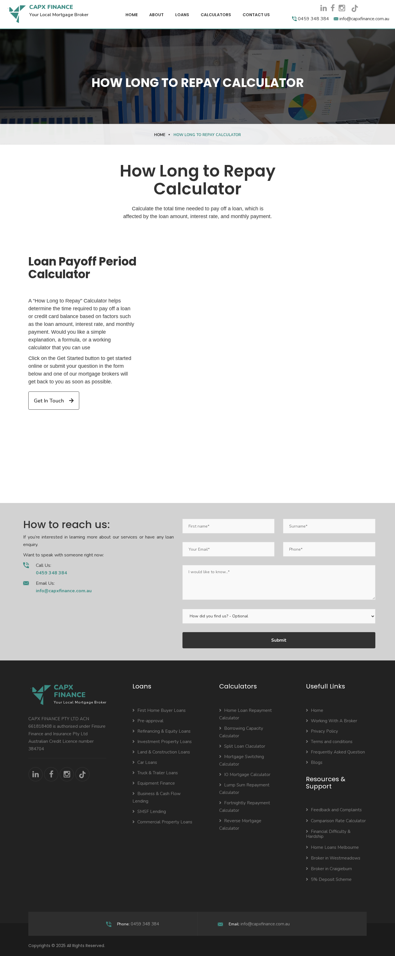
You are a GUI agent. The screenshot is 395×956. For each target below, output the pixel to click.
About (156, 15)
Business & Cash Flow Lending (156, 797)
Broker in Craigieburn (331, 869)
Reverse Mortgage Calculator (240, 824)
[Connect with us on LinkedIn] (323, 8)
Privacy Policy (324, 731)
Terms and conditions (331, 742)
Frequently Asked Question (338, 752)
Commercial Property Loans (164, 822)
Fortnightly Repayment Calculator (244, 806)
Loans (182, 15)
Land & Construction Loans (163, 752)
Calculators (216, 15)
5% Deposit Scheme (331, 879)
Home (131, 15)
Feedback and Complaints (336, 810)
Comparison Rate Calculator (338, 821)
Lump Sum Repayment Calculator (244, 788)
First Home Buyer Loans (161, 710)
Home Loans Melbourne (335, 847)
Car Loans (147, 762)
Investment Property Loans (164, 742)
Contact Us (256, 15)
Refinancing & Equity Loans (164, 731)
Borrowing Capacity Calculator (241, 732)
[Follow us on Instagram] (342, 8)
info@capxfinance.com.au (265, 924)
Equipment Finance (156, 783)
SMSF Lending (151, 811)
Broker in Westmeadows (335, 858)
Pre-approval (150, 721)
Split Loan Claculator (244, 746)
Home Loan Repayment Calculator (245, 714)
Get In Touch (49, 400)
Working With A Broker (334, 721)
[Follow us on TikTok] (356, 10)
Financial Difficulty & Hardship (328, 834)
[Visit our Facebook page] (333, 8)
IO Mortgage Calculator (247, 774)
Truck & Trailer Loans (157, 773)
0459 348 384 (145, 924)
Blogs (316, 762)
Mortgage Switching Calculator (241, 760)
